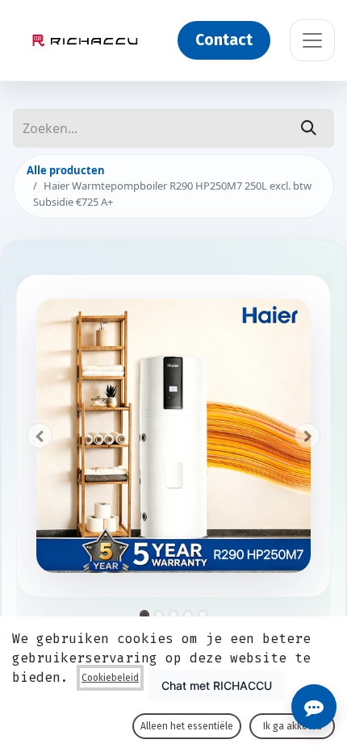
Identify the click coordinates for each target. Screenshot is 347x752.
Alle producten (66, 170)
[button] (40, 436)
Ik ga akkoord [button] (292, 726)
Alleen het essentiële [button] (186, 726)
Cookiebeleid (110, 677)
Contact (224, 40)
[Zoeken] (308, 128)
